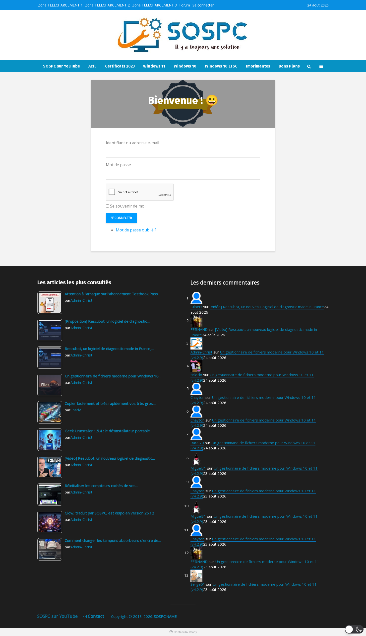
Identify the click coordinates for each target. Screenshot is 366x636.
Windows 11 (154, 66)
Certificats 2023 (120, 66)
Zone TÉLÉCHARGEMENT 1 (60, 5)
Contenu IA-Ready (185, 632)
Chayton (197, 397)
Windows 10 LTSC (221, 66)
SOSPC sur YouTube (61, 66)
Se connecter (203, 5)
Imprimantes (258, 66)
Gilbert (196, 306)
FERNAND (199, 329)
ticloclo (196, 374)
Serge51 (197, 584)
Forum (184, 5)
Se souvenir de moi (127, 206)
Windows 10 (185, 66)
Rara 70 (197, 442)
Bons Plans (289, 66)
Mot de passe (118, 164)
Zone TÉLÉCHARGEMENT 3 (154, 5)
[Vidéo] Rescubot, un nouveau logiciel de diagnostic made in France (267, 306)
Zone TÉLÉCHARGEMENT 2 (107, 5)
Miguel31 (198, 468)
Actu (92, 66)
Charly (75, 409)
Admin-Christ (81, 300)
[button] (354, 629)
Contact (96, 616)
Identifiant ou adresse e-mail (132, 142)
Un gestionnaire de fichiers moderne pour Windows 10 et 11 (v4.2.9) (252, 445)
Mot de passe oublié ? (136, 230)
